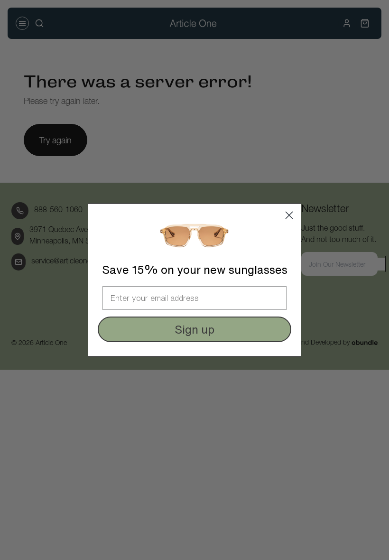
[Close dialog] (289, 215)
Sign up (194, 329)
